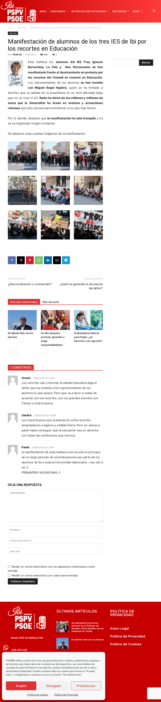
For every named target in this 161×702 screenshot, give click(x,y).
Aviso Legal (119, 628)
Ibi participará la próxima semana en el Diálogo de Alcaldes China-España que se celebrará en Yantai (87, 627)
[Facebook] (12, 260)
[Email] (57, 260)
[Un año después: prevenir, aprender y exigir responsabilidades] (55, 320)
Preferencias (86, 686)
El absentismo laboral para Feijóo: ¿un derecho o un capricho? (88, 337)
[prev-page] (10, 352)
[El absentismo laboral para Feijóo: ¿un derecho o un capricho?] (88, 320)
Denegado (53, 686)
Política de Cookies (125, 644)
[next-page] (16, 352)
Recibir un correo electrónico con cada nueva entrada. (45, 575)
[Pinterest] (30, 260)
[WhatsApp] (39, 260)
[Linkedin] (48, 260)
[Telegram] (66, 260)
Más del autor (50, 302)
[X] (21, 260)
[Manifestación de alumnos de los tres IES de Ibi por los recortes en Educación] (22, 169)
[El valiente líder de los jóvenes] (22, 320)
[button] (154, 11)
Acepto (21, 686)
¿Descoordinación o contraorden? (30, 284)
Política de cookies (37, 694)
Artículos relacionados (24, 302)
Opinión (22, 27)
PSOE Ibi (17, 54)
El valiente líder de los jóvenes (87, 639)
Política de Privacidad (66, 694)
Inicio (11, 27)
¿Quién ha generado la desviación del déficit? (81, 286)
